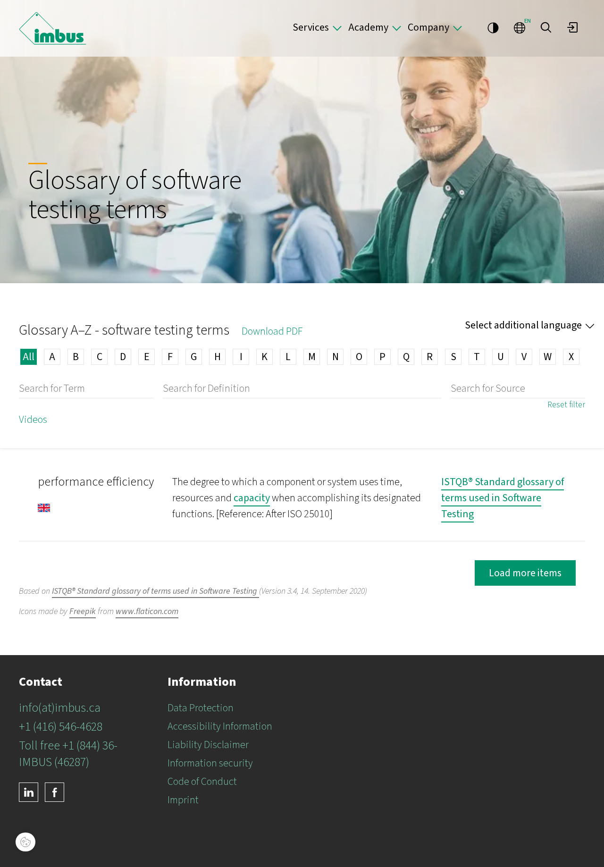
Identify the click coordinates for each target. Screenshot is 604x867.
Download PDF (272, 331)
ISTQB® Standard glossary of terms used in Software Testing (502, 498)
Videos (33, 419)
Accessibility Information (220, 726)
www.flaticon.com (147, 611)
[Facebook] (54, 792)
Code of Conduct (202, 781)
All (28, 356)
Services (311, 27)
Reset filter (566, 405)
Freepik (82, 611)
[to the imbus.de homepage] (53, 28)
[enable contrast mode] (493, 27)
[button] (546, 27)
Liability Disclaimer (208, 744)
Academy (368, 27)
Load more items (525, 573)
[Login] (572, 27)
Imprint (183, 800)
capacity (252, 497)
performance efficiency (96, 481)
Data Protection (201, 707)
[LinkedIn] (28, 792)
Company (428, 27)
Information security (210, 763)
